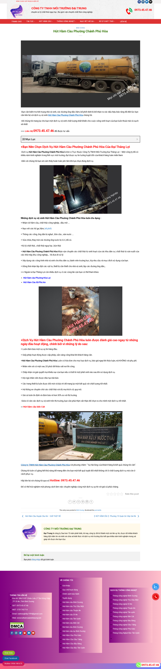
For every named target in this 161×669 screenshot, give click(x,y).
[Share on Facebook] (70, 502)
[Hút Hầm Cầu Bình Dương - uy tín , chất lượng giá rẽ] (18, 11)
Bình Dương (80, 28)
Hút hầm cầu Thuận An (71, 610)
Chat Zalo (9, 653)
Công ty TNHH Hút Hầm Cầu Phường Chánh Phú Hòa (45, 465)
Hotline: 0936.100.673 (13, 664)
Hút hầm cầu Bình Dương (72, 602)
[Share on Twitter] (74, 502)
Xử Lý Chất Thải (106, 21)
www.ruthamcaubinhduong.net (29, 618)
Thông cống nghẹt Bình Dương (125, 596)
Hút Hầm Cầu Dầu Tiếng (72, 639)
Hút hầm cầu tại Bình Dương (73, 631)
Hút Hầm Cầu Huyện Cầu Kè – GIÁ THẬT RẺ (43, 516)
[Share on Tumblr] (91, 502)
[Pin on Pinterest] (83, 502)
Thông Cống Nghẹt (66, 21)
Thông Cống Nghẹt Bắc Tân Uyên (126, 633)
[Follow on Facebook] (139, 2)
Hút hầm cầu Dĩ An (70, 614)
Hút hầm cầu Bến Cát (70, 623)
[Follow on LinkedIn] (29, 633)
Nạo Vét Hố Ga (86, 21)
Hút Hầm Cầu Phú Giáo (71, 635)
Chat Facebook (11, 658)
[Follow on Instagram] (143, 2)
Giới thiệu (66, 586)
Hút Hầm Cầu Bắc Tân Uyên (73, 648)
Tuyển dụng (67, 598)
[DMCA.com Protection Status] (17, 625)
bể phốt (48, 228)
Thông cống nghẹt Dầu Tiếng (124, 625)
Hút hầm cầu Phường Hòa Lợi (37, 278)
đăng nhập (35, 559)
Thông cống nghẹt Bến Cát (123, 616)
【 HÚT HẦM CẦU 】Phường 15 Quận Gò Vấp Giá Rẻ (114, 516)
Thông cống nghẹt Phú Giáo (124, 629)
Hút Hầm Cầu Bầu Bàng (72, 644)
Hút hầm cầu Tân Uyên (71, 619)
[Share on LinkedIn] (87, 502)
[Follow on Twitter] (147, 2)
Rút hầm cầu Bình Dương (72, 627)
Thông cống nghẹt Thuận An (124, 608)
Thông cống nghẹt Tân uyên (124, 612)
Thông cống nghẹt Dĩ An (122, 604)
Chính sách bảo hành (70, 594)
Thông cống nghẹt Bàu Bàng (124, 620)
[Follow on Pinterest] (25, 633)
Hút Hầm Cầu (45, 21)
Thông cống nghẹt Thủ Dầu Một (125, 600)
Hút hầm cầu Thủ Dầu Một (73, 606)
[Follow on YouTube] (33, 633)
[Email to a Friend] (78, 502)
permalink (98, 510)
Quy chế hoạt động (70, 590)
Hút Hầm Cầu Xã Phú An (34, 282)
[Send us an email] (150, 2)
